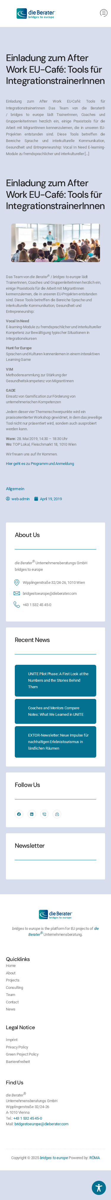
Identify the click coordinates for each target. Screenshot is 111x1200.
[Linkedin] (32, 814)
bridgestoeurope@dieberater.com (50, 593)
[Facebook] (19, 814)
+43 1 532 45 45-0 (37, 605)
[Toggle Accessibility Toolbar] (99, 1188)
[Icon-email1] (57, 814)
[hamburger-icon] (103, 13)
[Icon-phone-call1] (44, 814)
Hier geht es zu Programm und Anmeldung (40, 463)
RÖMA (94, 1158)
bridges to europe (54, 1158)
